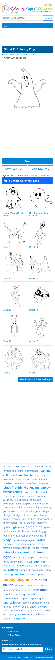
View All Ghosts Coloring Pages (36, 379)
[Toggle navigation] (5, 25)
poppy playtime (18, 579)
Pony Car (43, 574)
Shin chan (40, 590)
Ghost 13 (7, 310)
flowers (16, 519)
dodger (17, 515)
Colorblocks (18, 507)
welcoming (37, 610)
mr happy (28, 557)
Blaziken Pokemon (14, 483)
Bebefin (19, 479)
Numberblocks (24, 565)
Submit (48, 649)
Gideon (7, 527)
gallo (22, 522)
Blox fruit (31, 483)
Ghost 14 (33, 310)
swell (47, 602)
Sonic (32, 594)
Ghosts (33, 55)
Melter (35, 547)
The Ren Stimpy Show (24, 606)
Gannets (42, 522)
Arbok (48, 466)
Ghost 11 (11, 175)
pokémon (31, 574)
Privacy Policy (14, 635)
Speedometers (11, 598)
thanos (7, 606)
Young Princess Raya (20, 614)
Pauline (13, 570)
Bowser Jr (29, 492)
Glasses (18, 527)
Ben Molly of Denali (36, 479)
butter (21, 496)
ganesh (31, 522)
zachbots (39, 614)
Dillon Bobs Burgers (29, 511)
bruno (12, 496)
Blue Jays (43, 483)
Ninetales (8, 565)
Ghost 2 (33, 373)
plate (6, 574)
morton (17, 557)
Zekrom (7, 618)
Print (27, 161)
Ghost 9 (6, 247)
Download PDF (14, 168)
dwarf (35, 515)
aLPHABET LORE (22, 466)
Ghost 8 (6, 373)
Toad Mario (17, 610)
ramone (19, 585)
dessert (12, 511)
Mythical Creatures (19, 55)
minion (45, 547)
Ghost (27, 175)
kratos (41, 540)
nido (43, 561)
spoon (25, 598)
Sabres (16, 590)
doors (26, 515)
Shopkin (8, 594)
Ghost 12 (33, 278)
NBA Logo (33, 561)
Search (48, 18)
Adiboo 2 (8, 466)
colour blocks (34, 507)
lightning (8, 544)
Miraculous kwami (16, 552)
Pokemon (17, 574)
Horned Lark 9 (29, 531)
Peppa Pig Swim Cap (31, 570)
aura (20, 470)
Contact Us (13, 632)
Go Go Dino (34, 527)
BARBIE (28, 475)
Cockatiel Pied (23, 503)
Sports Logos (12, 602)
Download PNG (41, 168)
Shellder (26, 590)
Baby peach (32, 470)
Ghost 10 (7, 278)
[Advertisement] (27, 37)
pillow (48, 570)
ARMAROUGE (9, 470)
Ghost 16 (33, 247)
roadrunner (32, 585)
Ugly (27, 610)
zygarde (19, 618)
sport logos (37, 598)
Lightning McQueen (25, 544)
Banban (16, 475)
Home (4, 55)
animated (37, 466)
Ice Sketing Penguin (23, 540)
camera (30, 496)
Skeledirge (20, 594)
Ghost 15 (7, 341)
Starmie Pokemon (32, 602)
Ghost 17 (33, 341)
